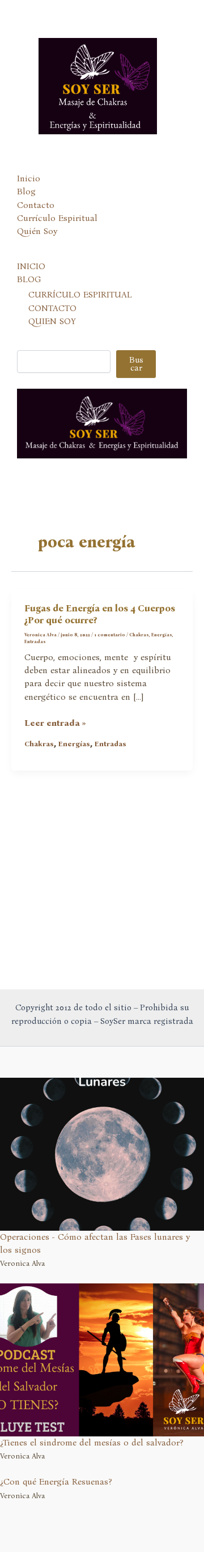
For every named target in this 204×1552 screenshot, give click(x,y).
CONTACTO (52, 308)
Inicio (28, 178)
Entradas (35, 641)
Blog (26, 191)
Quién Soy (37, 231)
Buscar (136, 364)
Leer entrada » (55, 723)
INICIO (31, 266)
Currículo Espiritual (57, 218)
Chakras (139, 634)
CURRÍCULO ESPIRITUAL (80, 295)
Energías (161, 634)
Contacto (35, 205)
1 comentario (109, 634)
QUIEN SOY (52, 321)
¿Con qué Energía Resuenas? (56, 1482)
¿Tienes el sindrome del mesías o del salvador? (92, 1443)
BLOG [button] (29, 279)
